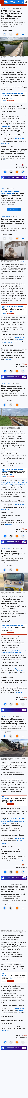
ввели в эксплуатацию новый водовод (13, 126)
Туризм (3, 188)
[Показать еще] (23, 34)
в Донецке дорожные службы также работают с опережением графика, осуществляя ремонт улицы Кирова (13, 820)
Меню (2, 2)
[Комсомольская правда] (8, 2)
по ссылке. (20, 140)
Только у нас (14, 5)
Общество (8, 8)
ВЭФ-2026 (8, 5)
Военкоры (21, 5)
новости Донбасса (6, 143)
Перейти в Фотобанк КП (19, 261)
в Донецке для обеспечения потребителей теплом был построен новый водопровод (14, 482)
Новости (3, 5)
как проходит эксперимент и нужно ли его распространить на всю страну (14, 96)
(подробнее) (8, 160)
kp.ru (25, 165)
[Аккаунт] (26, 2)
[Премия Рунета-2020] (14, 1)
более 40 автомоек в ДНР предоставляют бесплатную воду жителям (13, 652)
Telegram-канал (19, 138)
